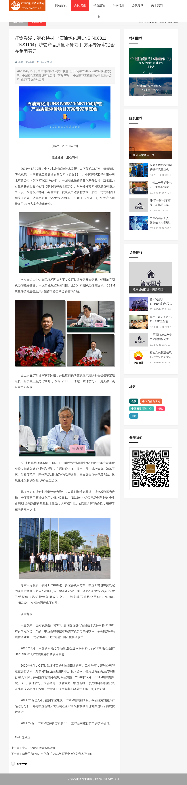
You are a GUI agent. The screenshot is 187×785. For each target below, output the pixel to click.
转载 (160, 408)
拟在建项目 (99, 11)
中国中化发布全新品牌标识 (38, 747)
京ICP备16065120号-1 (105, 779)
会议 (133, 401)
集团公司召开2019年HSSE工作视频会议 (161, 321)
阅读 (150, 73)
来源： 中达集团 (26, 61)
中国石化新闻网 (151, 401)
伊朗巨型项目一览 (144, 155)
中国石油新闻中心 (141, 408)
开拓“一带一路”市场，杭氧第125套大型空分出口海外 (161, 205)
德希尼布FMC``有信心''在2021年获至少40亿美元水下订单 (57, 753)
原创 (133, 415)
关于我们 (157, 5)
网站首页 (61, 5)
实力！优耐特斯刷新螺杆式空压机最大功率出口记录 (161, 169)
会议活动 (138, 5)
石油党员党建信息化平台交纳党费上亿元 (161, 357)
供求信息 (118, 5)
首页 (162, 21)
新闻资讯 (80, 5)
